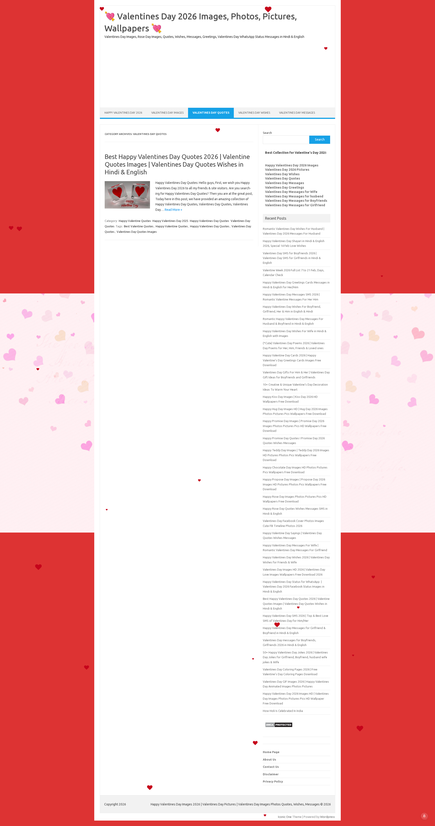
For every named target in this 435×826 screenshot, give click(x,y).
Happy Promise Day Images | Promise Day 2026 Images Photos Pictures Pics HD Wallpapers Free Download (294, 425)
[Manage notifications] (424, 816)
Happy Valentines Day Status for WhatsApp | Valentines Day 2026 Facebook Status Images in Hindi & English (293, 586)
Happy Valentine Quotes (135, 220)
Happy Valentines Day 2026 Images (291, 165)
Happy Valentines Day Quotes (209, 220)
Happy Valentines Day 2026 (123, 112)
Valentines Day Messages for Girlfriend (295, 205)
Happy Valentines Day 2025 (170, 220)
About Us (269, 759)
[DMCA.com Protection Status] (278, 728)
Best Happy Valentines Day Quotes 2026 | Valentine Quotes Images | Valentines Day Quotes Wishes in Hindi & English (177, 164)
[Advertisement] (217, 76)
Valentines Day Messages (297, 112)
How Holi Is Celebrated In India (283, 710)
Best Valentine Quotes (138, 226)
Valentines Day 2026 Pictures (287, 169)
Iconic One (285, 816)
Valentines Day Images (167, 112)
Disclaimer (271, 774)
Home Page (271, 752)
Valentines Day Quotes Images (137, 231)
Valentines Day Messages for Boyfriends (296, 200)
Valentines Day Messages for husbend (294, 196)
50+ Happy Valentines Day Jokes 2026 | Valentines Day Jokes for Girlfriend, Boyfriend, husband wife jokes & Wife (295, 657)
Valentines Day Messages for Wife (291, 192)
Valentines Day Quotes (211, 112)
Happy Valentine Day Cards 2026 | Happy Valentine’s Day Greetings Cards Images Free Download (292, 360)
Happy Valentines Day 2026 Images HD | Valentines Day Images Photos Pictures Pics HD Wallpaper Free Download (296, 698)
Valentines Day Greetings (284, 187)
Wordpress (327, 816)
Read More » (173, 209)
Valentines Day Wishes (254, 112)
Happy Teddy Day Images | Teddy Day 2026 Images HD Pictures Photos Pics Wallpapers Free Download (296, 455)
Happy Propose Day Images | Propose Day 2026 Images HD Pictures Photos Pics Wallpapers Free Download (294, 484)
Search (267, 132)
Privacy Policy (273, 781)
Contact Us (271, 766)
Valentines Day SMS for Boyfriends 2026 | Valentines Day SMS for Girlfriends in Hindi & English (292, 258)
